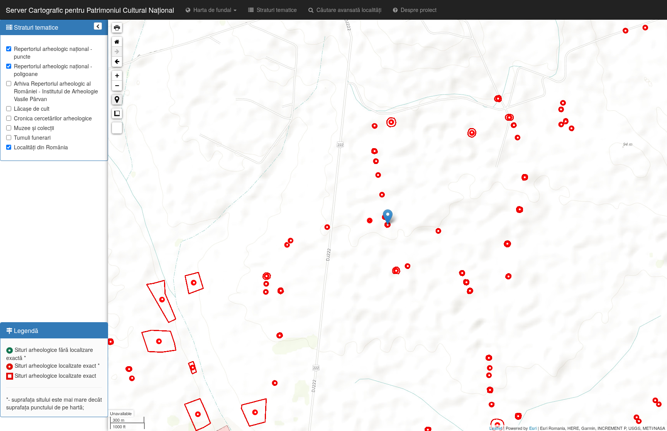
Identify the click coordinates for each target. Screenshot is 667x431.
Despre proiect (417, 10)
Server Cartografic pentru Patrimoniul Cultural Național (90, 10)
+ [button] (117, 75)
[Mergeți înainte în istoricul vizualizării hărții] (117, 52)
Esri (533, 428)
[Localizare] (117, 100)
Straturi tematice (275, 10)
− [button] (117, 85)
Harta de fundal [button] (211, 10)
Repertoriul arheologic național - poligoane (53, 70)
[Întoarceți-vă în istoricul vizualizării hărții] (117, 62)
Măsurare (117, 113)
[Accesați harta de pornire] (117, 42)
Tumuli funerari (32, 137)
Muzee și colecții (34, 128)
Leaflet (495, 428)
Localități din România (41, 147)
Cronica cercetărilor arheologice (53, 118)
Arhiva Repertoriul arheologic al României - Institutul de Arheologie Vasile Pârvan (56, 91)
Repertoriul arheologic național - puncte (53, 52)
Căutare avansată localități (347, 10)
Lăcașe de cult (31, 108)
